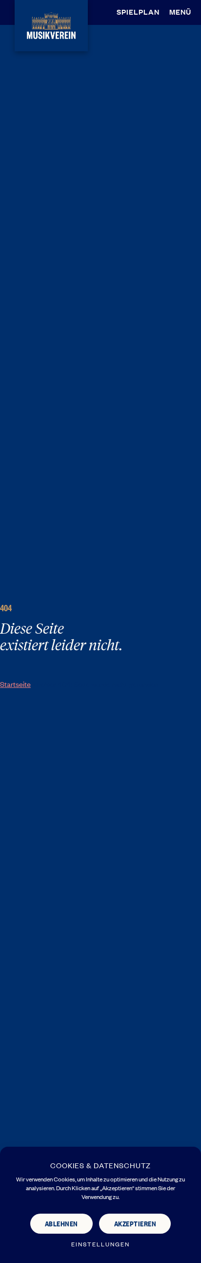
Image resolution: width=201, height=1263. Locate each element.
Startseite (15, 684)
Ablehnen (61, 1223)
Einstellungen (100, 1244)
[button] (182, 11)
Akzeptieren (135, 1223)
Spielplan (138, 11)
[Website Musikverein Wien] (51, 24)
